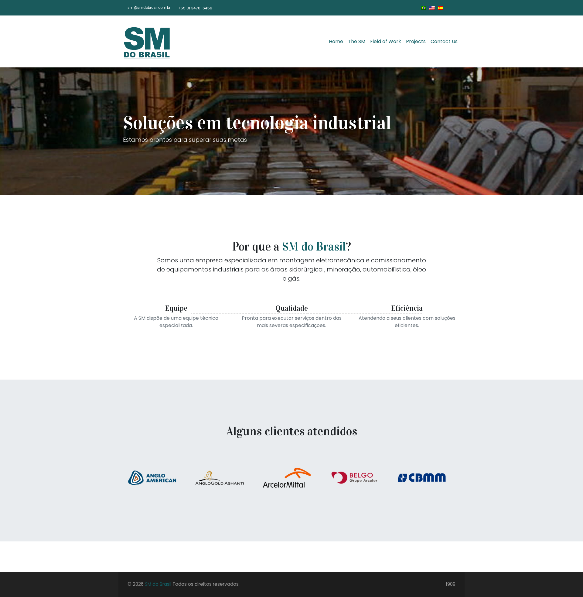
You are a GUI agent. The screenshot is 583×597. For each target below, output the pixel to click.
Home (336, 41)
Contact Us (444, 41)
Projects (416, 41)
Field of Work (385, 41)
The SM (356, 41)
